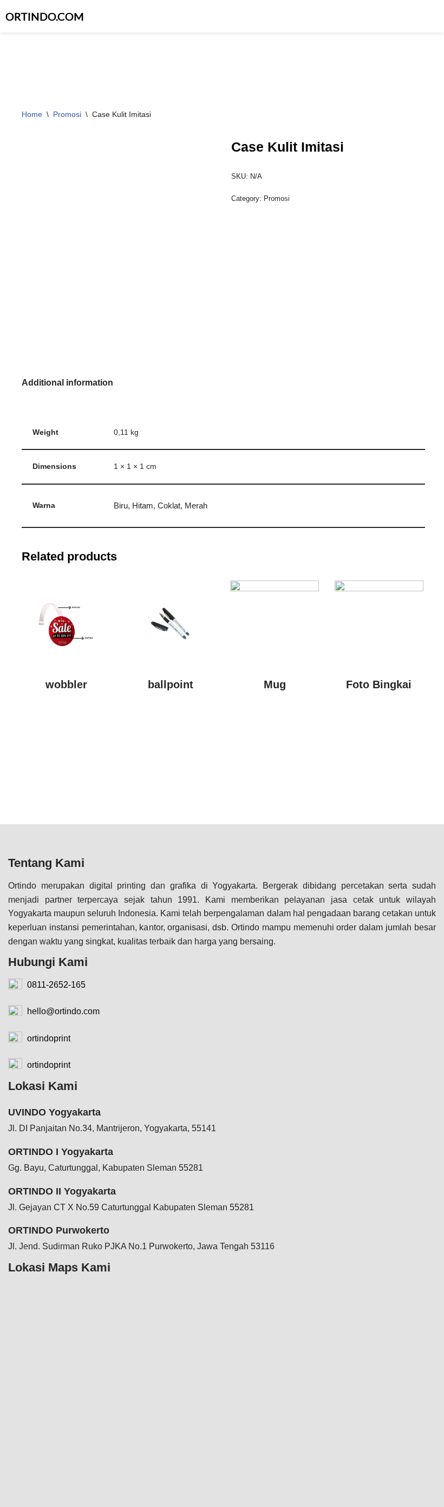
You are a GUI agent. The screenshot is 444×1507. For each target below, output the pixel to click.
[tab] (67, 382)
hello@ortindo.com (62, 1011)
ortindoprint (47, 1038)
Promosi (67, 114)
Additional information (67, 382)
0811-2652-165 (55, 984)
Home (32, 114)
